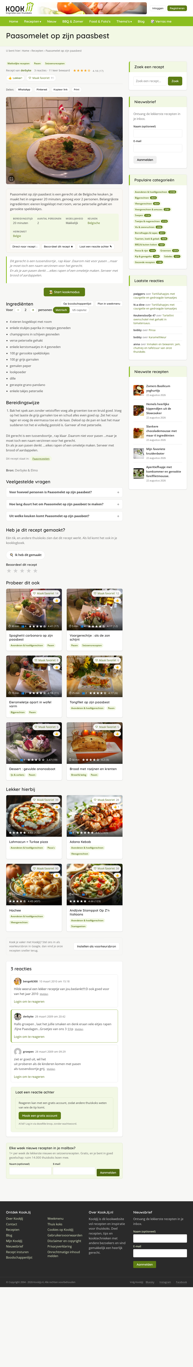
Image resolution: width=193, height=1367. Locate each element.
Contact (11, 1224)
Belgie (17, 236)
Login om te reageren (29, 1001)
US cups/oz (79, 310)
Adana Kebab (80, 842)
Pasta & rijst (145, 250)
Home (13, 21)
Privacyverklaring (59, 1246)
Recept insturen (17, 1252)
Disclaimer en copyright (64, 1241)
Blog (141, 21)
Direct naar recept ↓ (25, 246)
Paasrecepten (41, 458)
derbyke (26, 70)
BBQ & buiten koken (149, 244)
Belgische (94, 223)
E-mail (56, 1164)
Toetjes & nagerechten (151, 221)
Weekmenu (55, 1219)
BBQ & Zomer (72, 21)
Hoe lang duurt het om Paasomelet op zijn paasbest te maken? (56, 504)
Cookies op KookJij (60, 1230)
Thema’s (123, 21)
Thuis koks (54, 1224)
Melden (44, 994)
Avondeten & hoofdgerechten (27, 645)
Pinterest (42, 89)
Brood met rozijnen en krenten (93, 769)
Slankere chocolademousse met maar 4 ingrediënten (161, 430)
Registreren (177, 8)
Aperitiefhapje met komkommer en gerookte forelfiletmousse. (163, 471)
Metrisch (61, 310)
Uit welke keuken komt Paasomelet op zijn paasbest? (49, 516)
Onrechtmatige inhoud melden (63, 1254)
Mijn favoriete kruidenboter (155, 451)
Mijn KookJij (14, 1241)
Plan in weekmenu (109, 303)
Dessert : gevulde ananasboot (32, 769)
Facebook (181, 1282)
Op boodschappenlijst (77, 303)
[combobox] (149, 81)
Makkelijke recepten (19, 63)
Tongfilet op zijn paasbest (90, 702)
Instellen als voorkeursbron (96, 946)
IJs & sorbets (17, 774)
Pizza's (51, 847)
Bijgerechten (18, 712)
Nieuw (51, 21)
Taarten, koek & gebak (150, 238)
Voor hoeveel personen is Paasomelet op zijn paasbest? (50, 492)
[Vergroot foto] (11, 179)
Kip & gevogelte (147, 256)
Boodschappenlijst (19, 1258)
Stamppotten (78, 926)
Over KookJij (14, 1219)
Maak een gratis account (39, 1115)
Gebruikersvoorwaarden (64, 1235)
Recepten (31, 21)
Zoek (175, 81)
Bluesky (150, 1282)
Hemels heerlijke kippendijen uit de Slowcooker (158, 408)
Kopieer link (60, 89)
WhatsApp (24, 89)
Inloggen (157, 8)
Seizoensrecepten (55, 63)
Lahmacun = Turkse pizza (28, 842)
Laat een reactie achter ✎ (96, 246)
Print (76, 89)
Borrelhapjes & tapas (149, 233)
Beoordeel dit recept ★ (58, 246)
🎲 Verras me (161, 21)
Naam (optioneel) (19, 1164)
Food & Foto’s (99, 21)
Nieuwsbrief (14, 1246)
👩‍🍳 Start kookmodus (64, 292)
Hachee (15, 910)
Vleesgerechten (79, 853)
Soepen (142, 215)
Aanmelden (108, 1172)
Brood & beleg (78, 774)
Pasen (37, 63)
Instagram (165, 1282)
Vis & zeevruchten (148, 227)
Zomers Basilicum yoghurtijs (158, 388)
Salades (171, 256)
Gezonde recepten (148, 262)
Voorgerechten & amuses (152, 209)
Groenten (169, 250)
